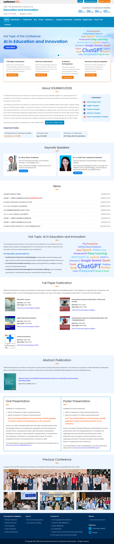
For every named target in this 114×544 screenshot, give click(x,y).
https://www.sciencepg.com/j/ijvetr (83, 328)
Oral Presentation (10, 526)
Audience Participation (11, 532)
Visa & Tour (98, 20)
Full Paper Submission (11, 520)
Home (6, 20)
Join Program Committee (34, 523)
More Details (12, 75)
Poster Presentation (10, 529)
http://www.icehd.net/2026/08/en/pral (86, 448)
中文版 (80, 1)
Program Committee (64, 20)
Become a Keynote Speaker (35, 520)
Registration (88, 20)
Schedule (77, 20)
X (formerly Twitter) (98, 528)
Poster (41, 20)
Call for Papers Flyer (94, 102)
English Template (93, 106)
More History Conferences (97, 520)
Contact (7, 25)
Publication (27, 20)
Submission (15, 20)
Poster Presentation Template (97, 117)
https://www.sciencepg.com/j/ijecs (83, 310)
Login (107, 1)
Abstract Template (93, 113)
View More (23, 171)
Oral (35, 20)
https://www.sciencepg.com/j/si (27, 345)
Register (101, 1)
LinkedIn (94, 532)
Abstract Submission (11, 523)
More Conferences (90, 1)
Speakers (49, 20)
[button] (52, 55)
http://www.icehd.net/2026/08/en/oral (18, 445)
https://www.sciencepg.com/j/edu (28, 308)
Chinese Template (93, 109)
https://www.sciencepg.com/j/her (28, 326)
